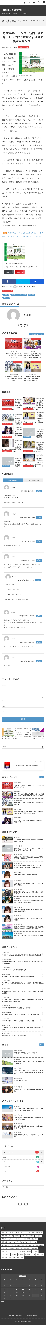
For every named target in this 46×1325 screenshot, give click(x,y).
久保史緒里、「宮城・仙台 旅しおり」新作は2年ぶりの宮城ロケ (13, 378)
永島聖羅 (4, 1248)
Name (3, 700)
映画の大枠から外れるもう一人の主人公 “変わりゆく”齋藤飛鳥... (29, 1062)
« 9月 (2, 1301)
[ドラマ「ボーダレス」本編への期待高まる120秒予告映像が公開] (8, 433)
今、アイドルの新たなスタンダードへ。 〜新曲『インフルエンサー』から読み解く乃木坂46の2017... (29, 866)
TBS (23, 1235)
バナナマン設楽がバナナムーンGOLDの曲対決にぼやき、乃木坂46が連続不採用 (28, 901)
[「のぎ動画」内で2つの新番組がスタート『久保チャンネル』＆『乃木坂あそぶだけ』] (32, 370)
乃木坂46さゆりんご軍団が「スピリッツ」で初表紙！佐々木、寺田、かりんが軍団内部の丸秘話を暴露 (22, 1000)
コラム (20, 1157)
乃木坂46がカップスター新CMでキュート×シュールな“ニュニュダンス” (14, 355)
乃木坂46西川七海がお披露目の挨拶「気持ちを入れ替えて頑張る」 (28, 884)
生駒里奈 (20, 1254)
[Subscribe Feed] (34, 2)
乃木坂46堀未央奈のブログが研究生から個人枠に (16, 1008)
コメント (27, 286)
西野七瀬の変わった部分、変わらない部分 (14, 1036)
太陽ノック (7, 297)
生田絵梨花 (19, 1248)
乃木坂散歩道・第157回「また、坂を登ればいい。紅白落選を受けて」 (22, 1014)
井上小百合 (39, 1235)
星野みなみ (27, 1248)
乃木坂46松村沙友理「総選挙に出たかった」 (27, 874)
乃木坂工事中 (29, 1235)
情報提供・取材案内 (32, 1315)
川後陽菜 (27, 1254)
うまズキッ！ (5, 1254)
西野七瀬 (24, 1245)
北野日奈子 (12, 1257)
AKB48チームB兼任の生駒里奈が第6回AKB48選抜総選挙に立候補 (28, 840)
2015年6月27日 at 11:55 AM (27, 560)
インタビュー (20, 1166)
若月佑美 (11, 1232)
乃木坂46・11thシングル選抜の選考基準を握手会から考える (19, 976)
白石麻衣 (4, 1239)
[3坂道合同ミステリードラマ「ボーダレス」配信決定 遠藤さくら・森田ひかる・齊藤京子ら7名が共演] (29, 460)
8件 (16, 47)
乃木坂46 (6, 294)
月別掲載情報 (27, 436)
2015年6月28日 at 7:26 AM (27, 661)
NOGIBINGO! (14, 1251)
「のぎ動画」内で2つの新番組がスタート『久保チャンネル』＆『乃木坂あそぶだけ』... (28, 812)
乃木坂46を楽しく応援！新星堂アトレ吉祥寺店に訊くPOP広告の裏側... (28, 1118)
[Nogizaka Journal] (12, 12)
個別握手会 (39, 1232)
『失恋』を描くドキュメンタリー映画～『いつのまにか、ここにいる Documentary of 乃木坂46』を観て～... (28, 1072)
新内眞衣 (34, 1239)
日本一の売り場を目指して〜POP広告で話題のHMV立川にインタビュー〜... (29, 1127)
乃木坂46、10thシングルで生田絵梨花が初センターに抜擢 (29, 919)
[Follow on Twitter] (29, 2)
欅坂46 (29, 1251)
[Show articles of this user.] (12, 315)
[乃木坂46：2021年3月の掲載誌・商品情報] (29, 435)
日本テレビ (33, 1242)
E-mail (3, 706)
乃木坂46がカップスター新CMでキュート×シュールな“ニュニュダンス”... (29, 786)
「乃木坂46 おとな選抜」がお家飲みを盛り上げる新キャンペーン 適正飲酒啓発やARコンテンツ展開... (29, 795)
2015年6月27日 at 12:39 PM (27, 616)
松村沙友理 (20, 1257)
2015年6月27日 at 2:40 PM (26, 580)
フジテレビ (12, 1242)
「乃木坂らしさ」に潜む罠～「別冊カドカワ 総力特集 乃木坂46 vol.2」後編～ (22, 1028)
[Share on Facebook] (25, 2)
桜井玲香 (4, 1257)
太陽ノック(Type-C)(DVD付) (14, 263)
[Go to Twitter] (26, 326)
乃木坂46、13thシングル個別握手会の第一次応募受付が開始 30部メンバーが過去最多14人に (29, 927)
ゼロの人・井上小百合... (20, 1080)
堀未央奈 (31, 294)
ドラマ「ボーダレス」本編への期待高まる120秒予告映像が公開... (28, 821)
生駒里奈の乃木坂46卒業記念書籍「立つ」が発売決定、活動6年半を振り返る (28, 858)
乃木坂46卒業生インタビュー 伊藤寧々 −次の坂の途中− (18, 1021)
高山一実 (31, 1245)
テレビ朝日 (5, 1251)
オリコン (11, 1239)
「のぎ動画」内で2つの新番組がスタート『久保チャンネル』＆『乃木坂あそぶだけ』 (32, 378)
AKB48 (11, 1235)
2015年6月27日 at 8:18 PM (27, 642)
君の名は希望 (39, 1245)
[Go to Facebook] (20, 326)
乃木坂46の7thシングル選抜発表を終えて (14, 970)
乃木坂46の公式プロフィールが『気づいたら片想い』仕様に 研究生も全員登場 (22, 992)
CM (25, 1232)
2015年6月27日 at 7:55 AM (27, 491)
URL (3, 711)
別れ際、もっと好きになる (19, 294)
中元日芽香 (19, 1232)
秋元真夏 (4, 1242)
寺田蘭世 (11, 1248)
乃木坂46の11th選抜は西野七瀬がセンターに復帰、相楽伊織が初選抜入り (29, 910)
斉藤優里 (34, 1248)
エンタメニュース (23, 47)
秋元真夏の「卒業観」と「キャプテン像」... (26, 1053)
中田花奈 (22, 1251)
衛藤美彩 (4, 1232)
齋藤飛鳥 (4, 1235)
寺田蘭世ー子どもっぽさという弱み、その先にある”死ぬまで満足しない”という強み (29, 849)
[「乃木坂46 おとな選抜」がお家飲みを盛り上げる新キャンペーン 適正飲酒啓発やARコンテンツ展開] (32, 347)
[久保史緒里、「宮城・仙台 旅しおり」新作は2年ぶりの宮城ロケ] (14, 370)
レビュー (20, 1171)
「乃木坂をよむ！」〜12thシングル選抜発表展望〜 (28, 935)
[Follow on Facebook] (26, 1203)
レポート (20, 1162)
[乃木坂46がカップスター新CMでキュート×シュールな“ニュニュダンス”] (14, 347)
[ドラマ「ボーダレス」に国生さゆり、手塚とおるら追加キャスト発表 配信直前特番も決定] (8, 445)
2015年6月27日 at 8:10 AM (27, 517)
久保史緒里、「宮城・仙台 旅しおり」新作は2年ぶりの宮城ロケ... (28, 803)
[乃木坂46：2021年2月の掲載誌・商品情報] (8, 464)
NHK (33, 1254)
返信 (40, 491)
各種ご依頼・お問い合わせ (16, 1315)
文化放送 (17, 1245)
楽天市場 (20, 272)
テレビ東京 (27, 1239)
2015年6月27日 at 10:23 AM (27, 541)
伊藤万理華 (31, 1232)
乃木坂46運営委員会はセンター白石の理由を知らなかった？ (28, 893)
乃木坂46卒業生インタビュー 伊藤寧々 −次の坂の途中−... (28, 1135)
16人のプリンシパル (7, 1245)
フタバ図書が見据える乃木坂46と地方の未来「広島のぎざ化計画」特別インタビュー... (28, 1109)
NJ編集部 (19, 286)
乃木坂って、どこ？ (22, 1242)
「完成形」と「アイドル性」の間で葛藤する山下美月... (28, 1090)
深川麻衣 (17, 1235)
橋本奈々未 (19, 1239)
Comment (4, 685)
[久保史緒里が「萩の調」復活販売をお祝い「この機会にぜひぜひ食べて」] (29, 447)
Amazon (9, 272)
